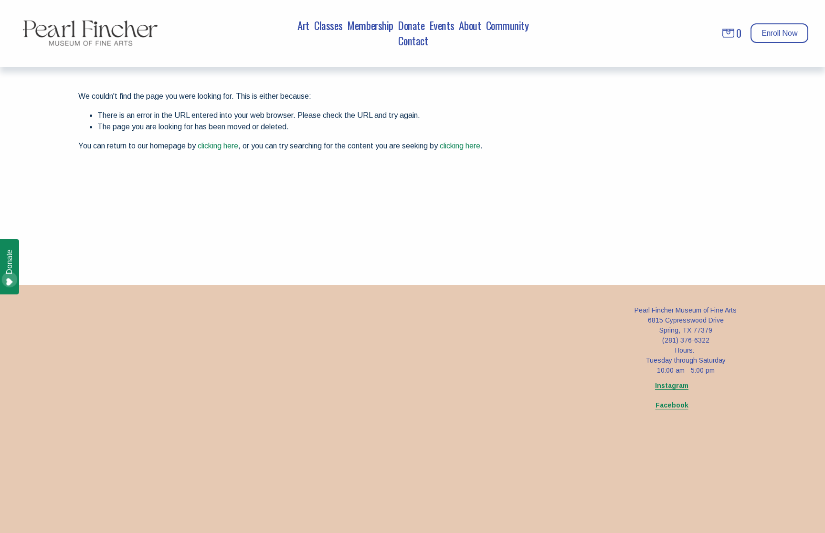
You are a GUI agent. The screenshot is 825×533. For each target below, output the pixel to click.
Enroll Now (780, 33)
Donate (411, 25)
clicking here (218, 146)
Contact (413, 41)
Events (442, 25)
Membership (370, 25)
